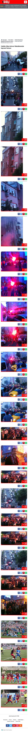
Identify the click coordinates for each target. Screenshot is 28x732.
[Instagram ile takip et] (17, 725)
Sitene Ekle (18, 721)
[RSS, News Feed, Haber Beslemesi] (20, 725)
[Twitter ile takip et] (10, 725)
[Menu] (25, 2)
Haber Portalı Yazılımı (7, 730)
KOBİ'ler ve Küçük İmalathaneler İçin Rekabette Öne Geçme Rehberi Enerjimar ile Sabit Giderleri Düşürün (16, 6)
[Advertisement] (14, 23)
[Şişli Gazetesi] (6, 1)
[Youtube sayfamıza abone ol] (14, 725)
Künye (10, 719)
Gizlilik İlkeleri (20, 719)
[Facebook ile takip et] (7, 725)
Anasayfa (5, 719)
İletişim (14, 719)
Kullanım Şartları (10, 721)
